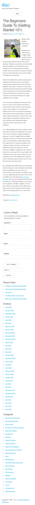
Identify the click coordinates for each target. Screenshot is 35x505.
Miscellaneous (9, 459)
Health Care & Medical (12, 447)
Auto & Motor (9, 424)
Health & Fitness (10, 443)
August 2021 (9, 381)
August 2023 (9, 342)
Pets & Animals (10, 466)
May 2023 (8, 352)
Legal (6, 456)
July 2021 (8, 384)
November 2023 (10, 336)
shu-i (5, 4)
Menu (17, 13)
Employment (9, 434)
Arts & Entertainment (11, 421)
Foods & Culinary (10, 440)
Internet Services (10, 453)
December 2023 (10, 333)
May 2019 (8, 406)
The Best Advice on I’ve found (14, 295)
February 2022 (9, 371)
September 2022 (10, 358)
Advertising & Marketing (12, 418)
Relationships (9, 472)
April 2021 (8, 387)
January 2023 (9, 355)
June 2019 (8, 403)
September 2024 (10, 314)
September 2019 (10, 393)
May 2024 (8, 323)
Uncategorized (9, 488)
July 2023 (8, 345)
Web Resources (10, 491)
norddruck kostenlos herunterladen (15, 286)
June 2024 (8, 320)
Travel (7, 485)
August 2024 (9, 317)
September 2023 (10, 339)
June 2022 (8, 368)
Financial (8, 437)
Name (6, 234)
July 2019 (8, 400)
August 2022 (9, 361)
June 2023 (8, 349)
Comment (7, 223)
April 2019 (8, 409)
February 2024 (9, 326)
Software (8, 475)
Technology (8, 482)
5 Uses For (8, 292)
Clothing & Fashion (11, 431)
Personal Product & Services (14, 463)
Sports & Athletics (10, 478)
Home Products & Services (13, 450)
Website (6, 254)
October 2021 (9, 377)
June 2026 (8, 307)
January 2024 (9, 329)
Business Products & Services (14, 427)
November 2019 (10, 390)
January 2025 (9, 310)
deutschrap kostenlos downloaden (15, 289)
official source (15, 195)
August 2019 (9, 396)
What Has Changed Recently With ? (16, 299)
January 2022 (9, 374)
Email (6, 244)
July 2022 (8, 365)
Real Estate (13, 200)
